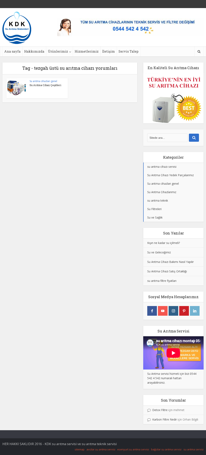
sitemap (79, 449)
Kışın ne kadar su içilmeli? (163, 243)
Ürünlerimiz (58, 51)
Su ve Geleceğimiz (159, 252)
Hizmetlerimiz (87, 51)
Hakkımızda (34, 51)
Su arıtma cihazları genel (43, 81)
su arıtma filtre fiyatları (161, 281)
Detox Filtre (160, 410)
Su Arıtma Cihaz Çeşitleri (45, 85)
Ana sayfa (12, 51)
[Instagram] (173, 311)
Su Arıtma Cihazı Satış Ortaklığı (167, 271)
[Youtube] (163, 311)
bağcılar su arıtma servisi (166, 449)
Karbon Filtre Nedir (164, 419)
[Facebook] (152, 311)
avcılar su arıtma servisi (101, 449)
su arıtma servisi (193, 449)
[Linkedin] (195, 311)
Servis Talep (128, 51)
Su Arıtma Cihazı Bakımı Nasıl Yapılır (170, 262)
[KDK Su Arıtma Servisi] (16, 27)
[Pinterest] (184, 311)
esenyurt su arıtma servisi (133, 449)
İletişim (108, 51)
